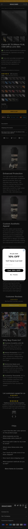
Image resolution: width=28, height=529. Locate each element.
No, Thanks (14, 274)
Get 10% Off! (14, 270)
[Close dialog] (24, 250)
